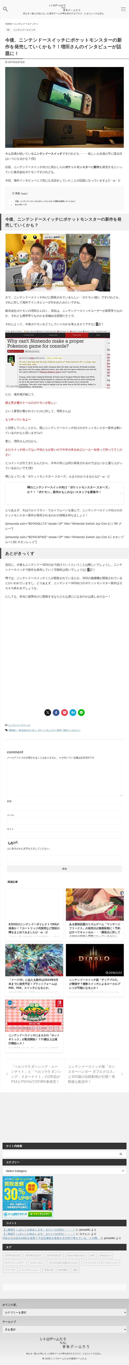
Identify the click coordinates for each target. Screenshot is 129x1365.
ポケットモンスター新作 (50, 730)
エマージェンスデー (15, 1262)
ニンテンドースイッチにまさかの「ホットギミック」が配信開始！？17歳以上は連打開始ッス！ (34, 1039)
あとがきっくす (21, 204)
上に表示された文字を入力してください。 (29, 848)
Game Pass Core (75, 1255)
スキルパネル (36, 1262)
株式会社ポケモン (27, 730)
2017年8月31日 (54, 1255)
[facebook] (56, 712)
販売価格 (63, 1270)
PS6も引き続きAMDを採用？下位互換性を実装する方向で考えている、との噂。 (51, 1238)
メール (10, 815)
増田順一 (13, 730)
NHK (92, 1255)
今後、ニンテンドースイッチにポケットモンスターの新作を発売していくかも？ (45, 201)
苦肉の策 (48, 1270)
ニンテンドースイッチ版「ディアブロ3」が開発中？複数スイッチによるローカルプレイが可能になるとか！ (94, 983)
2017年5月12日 (12, 1255)
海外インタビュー (71, 730)
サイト (10, 828)
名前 (9, 801)
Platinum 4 (105, 1255)
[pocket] (64, 712)
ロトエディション (30, 1270)
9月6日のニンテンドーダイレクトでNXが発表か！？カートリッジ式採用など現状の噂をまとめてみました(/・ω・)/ (34, 928)
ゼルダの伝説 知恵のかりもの (63, 1262)
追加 (75, 1270)
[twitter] (47, 712)
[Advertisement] (33, 629)
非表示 (24, 193)
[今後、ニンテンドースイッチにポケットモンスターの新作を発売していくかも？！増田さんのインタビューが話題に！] (73, 712)
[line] (81, 712)
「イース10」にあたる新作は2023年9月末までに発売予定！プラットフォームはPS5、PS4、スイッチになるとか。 (33, 983)
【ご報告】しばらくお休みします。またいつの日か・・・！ (39, 1229)
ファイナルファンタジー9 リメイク (100, 1262)
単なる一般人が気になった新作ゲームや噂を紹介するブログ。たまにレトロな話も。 (64, 1353)
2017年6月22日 (33, 1255)
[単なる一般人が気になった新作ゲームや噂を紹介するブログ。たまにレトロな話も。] (64, 10)
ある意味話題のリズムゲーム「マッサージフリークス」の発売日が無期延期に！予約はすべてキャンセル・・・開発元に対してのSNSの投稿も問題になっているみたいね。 (94, 932)
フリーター (10, 1270)
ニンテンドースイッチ (19, 725)
